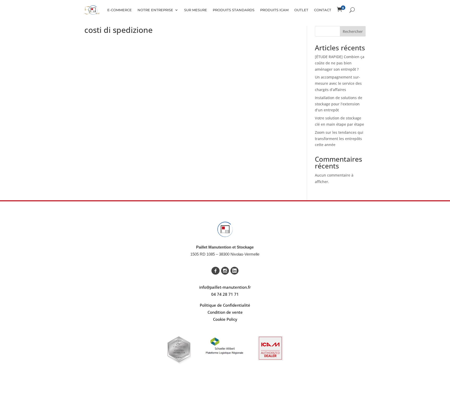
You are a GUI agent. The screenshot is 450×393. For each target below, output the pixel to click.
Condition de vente (225, 312)
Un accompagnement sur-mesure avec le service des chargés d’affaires (338, 83)
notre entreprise (155, 10)
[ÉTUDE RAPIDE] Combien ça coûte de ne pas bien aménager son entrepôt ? (339, 63)
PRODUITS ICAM (274, 10)
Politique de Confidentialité (225, 305)
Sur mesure (195, 10)
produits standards (233, 10)
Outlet (301, 10)
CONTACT (322, 10)
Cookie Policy (225, 319)
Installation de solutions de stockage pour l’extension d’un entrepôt (338, 104)
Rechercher (353, 31)
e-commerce (119, 10)
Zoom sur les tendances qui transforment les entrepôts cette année (339, 138)
